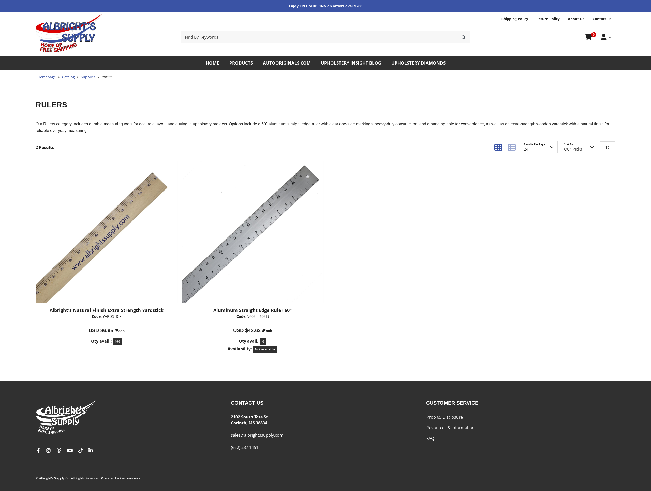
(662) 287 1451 (244, 447)
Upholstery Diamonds (418, 63)
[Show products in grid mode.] (498, 147)
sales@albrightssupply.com (257, 435)
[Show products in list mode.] (512, 147)
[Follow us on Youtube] (70, 451)
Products (241, 63)
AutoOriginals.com (287, 63)
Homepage (47, 77)
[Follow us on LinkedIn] (90, 451)
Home (212, 63)
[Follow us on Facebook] (38, 451)
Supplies (88, 77)
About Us (576, 18)
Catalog (68, 77)
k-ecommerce (130, 478)
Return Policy (548, 18)
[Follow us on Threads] (59, 451)
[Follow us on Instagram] (48, 451)
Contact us (602, 18)
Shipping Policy (514, 18)
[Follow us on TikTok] (80, 451)
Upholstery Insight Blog (351, 63)
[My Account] (606, 37)
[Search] (463, 37)
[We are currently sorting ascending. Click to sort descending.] (607, 147)
